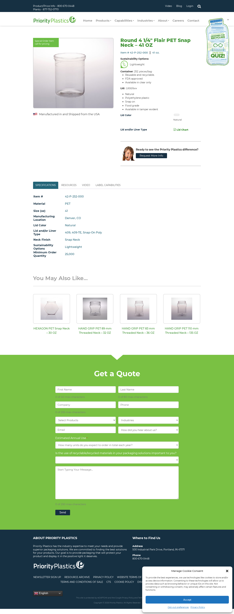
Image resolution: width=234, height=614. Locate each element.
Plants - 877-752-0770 (46, 9)
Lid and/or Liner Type (133, 129)
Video (168, 6)
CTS (108, 581)
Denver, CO (73, 218)
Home (87, 20)
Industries (145, 20)
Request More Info (151, 155)
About (162, 20)
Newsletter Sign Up (47, 577)
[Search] (199, 6)
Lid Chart (182, 129)
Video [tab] (86, 185)
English (43, 593)
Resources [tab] (69, 185)
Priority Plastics (55, 19)
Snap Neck (72, 239)
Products (102, 20)
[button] (227, 571)
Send (62, 512)
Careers (178, 20)
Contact (193, 20)
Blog (179, 6)
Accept (187, 599)
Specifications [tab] (45, 185)
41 (66, 211)
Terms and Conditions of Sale (81, 581)
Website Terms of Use (132, 577)
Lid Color (125, 115)
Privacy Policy (197, 607)
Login (189, 6)
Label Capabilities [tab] (108, 185)
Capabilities (123, 20)
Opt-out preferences (178, 607)
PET (67, 203)
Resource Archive (77, 577)
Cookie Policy (124, 581)
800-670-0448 (140, 558)
